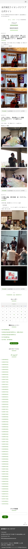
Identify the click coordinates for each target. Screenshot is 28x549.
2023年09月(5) (5, 446)
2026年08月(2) (5, 359)
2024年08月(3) (5, 419)
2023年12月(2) (5, 439)
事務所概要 (16, 543)
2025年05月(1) (5, 396)
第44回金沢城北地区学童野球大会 (9, 334)
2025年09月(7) (5, 386)
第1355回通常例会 (6, 337)
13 (21, 311)
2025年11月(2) (5, 381)
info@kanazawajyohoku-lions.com (9, 538)
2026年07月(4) (5, 362)
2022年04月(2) (5, 486)
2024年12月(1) (5, 409)
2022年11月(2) (5, 471)
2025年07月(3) (5, 391)
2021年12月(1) (5, 496)
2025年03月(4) (5, 401)
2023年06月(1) (5, 454)
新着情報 (9, 544)
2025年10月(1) (5, 384)
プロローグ (11, 543)
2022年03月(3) (5, 488)
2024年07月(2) (5, 421)
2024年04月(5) (5, 429)
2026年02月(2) (5, 374)
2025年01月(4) (5, 406)
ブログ (13, 19)
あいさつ (6, 543)
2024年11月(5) (5, 411)
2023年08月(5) (5, 449)
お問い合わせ (3, 544)
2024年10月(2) (5, 414)
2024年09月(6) (5, 416)
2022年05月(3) (5, 483)
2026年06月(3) (5, 364)
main (14, 294)
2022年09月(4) (5, 476)
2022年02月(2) (5, 491)
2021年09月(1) (5, 501)
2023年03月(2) (5, 461)
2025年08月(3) (5, 389)
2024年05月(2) (5, 426)
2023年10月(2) (5, 444)
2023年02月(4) (5, 464)
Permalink (4, 111)
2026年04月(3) (5, 369)
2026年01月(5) (5, 377)
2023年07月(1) (5, 451)
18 (14, 314)
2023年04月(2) (5, 459)
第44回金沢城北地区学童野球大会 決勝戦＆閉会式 (12, 332)
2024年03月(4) (5, 431)
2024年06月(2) (5, 424)
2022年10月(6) (5, 474)
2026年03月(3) (5, 372)
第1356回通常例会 (6, 329)
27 (21, 317)
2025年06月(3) (5, 394)
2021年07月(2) (5, 503)
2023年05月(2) (5, 456)
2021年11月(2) (5, 498)
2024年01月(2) (5, 436)
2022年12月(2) (5, 469)
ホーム (9, 19)
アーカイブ (14, 355)
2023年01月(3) (5, 466)
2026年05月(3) (5, 367)
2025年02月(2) (5, 404)
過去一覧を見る (14, 343)
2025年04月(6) (5, 399)
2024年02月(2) (5, 434)
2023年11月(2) (5, 441)
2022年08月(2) (5, 478)
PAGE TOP (25, 524)
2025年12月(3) (5, 379)
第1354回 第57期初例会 (7, 339)
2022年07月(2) (5, 481)
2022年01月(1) (5, 493)
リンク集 (21, 543)
